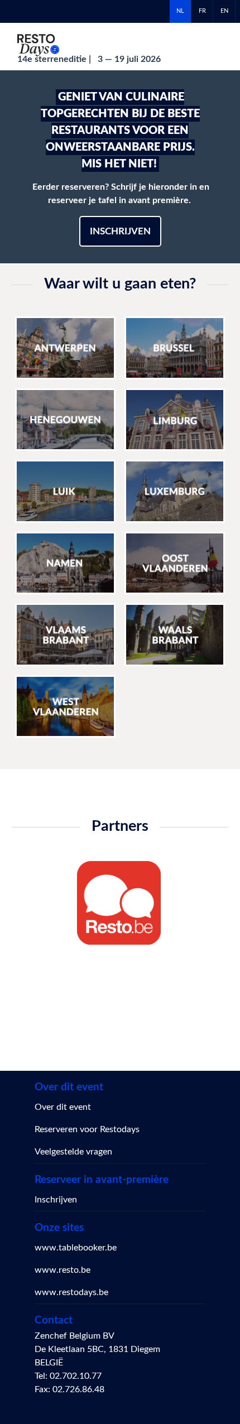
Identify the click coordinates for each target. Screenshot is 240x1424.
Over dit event (63, 1107)
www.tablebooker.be (76, 1247)
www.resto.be (62, 1270)
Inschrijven (120, 231)
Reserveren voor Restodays (87, 1129)
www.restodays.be (71, 1292)
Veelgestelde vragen (73, 1151)
